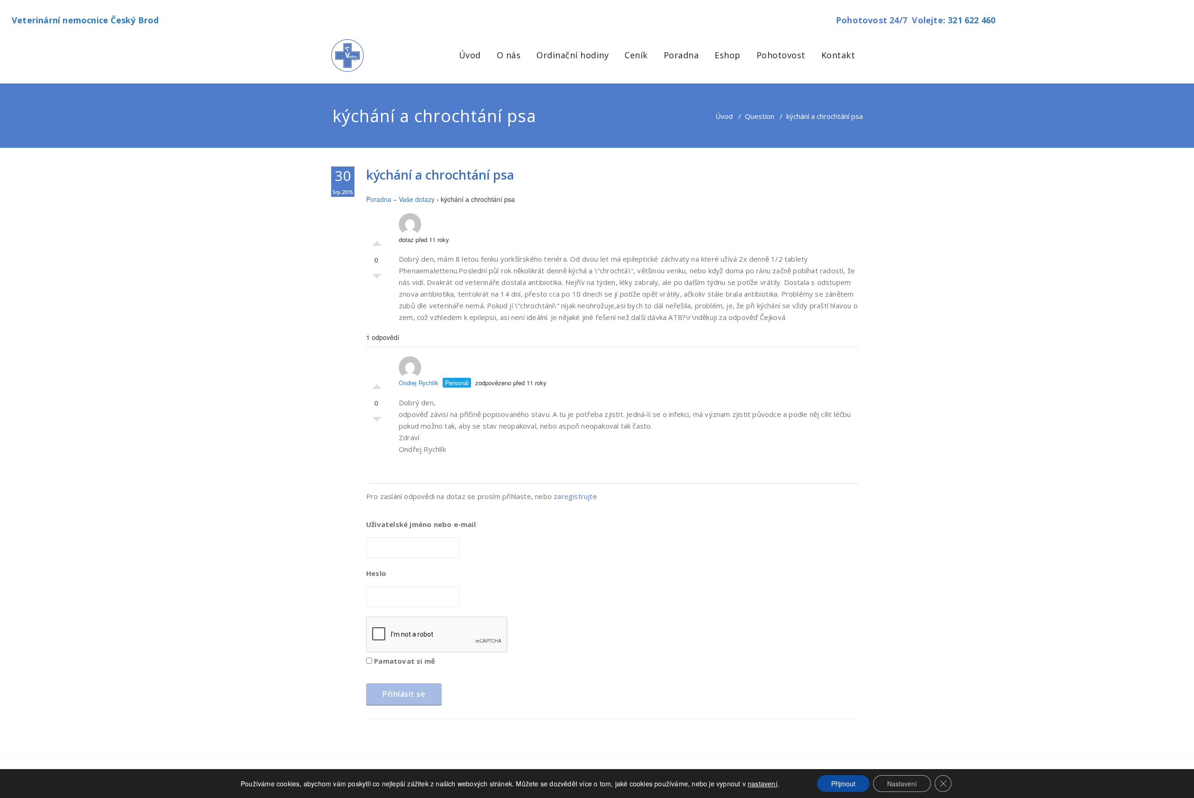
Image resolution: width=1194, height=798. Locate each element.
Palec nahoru (377, 241)
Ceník (636, 55)
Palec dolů (377, 278)
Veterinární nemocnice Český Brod (85, 20)
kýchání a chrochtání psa (440, 174)
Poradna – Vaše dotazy (400, 199)
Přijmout (843, 783)
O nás (509, 55)
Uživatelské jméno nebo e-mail (421, 524)
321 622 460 (971, 20)
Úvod (470, 55)
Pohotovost (781, 55)
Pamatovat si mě (403, 661)
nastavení (762, 783)
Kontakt (838, 55)
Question (759, 116)
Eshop (728, 55)
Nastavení (902, 783)
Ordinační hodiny (572, 55)
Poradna (681, 55)
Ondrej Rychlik (418, 382)
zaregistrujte (575, 496)
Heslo (376, 573)
